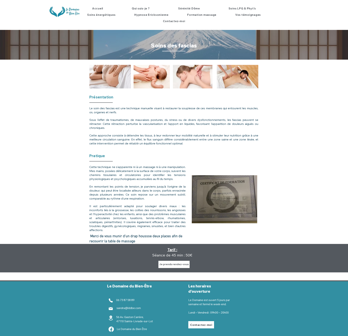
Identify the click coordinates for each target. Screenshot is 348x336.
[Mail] (110, 308)
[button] (101, 15)
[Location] (110, 318)
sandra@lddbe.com (129, 308)
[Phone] (110, 300)
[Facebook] (111, 329)
